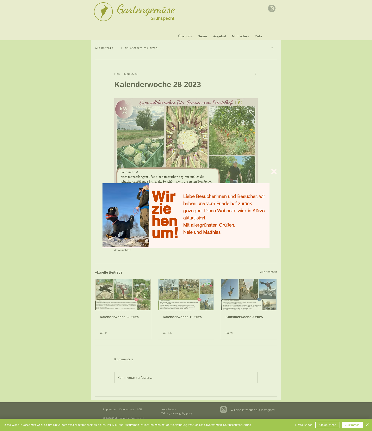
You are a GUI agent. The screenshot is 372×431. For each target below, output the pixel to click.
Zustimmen (352, 424)
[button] (274, 171)
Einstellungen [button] (303, 424)
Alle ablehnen (327, 424)
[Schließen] (367, 425)
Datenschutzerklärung (237, 424)
